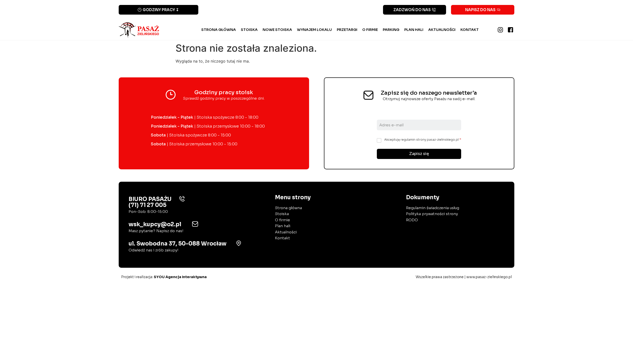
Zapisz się (419, 153)
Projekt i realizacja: (164, 277)
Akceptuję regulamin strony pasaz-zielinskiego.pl (422, 139)
